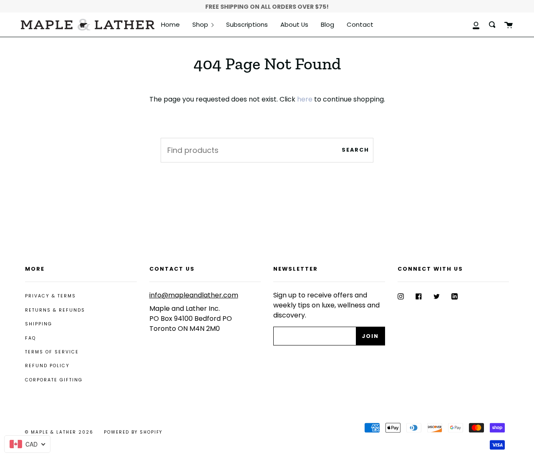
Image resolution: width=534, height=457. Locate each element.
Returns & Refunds (55, 310)
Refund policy (47, 366)
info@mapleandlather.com (193, 295)
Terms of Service (52, 352)
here (304, 99)
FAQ (30, 338)
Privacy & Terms (50, 296)
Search (355, 149)
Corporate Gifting (54, 380)
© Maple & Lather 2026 (59, 432)
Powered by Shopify (133, 432)
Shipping (38, 324)
